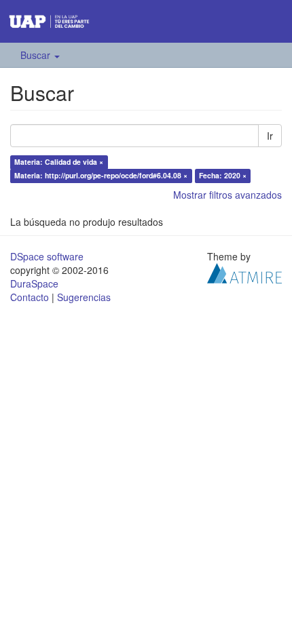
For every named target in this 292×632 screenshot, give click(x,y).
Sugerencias (84, 297)
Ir (270, 135)
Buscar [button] (36, 55)
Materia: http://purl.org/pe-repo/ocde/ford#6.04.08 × (100, 175)
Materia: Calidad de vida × (58, 162)
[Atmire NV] (244, 272)
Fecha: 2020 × (223, 175)
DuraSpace (34, 283)
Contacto (29, 297)
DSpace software (47, 256)
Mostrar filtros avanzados (227, 194)
